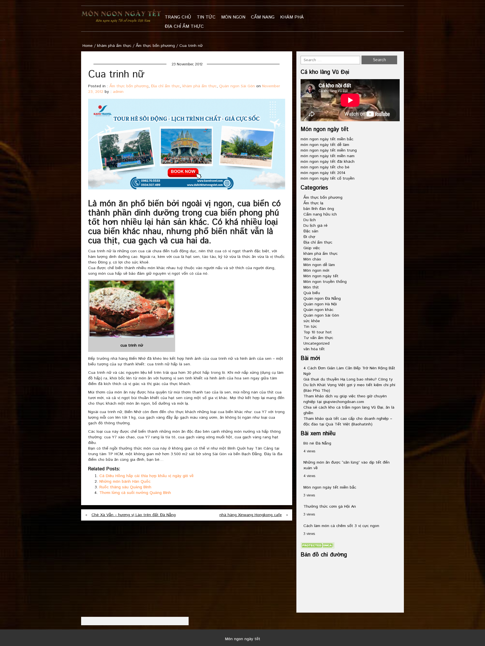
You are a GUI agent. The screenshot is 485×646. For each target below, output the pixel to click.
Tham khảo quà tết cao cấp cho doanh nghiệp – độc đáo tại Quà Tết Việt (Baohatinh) (347, 421)
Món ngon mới (316, 270)
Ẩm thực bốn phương (155, 46)
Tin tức (206, 17)
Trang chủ (178, 17)
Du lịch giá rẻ (315, 225)
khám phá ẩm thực (114, 46)
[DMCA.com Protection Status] (317, 545)
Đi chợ (309, 237)
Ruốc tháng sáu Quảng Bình (125, 487)
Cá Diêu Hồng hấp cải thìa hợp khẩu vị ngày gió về (146, 476)
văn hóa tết (314, 349)
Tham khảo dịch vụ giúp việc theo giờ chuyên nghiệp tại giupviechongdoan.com (345, 399)
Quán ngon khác (318, 310)
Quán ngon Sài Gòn (237, 86)
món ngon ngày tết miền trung (329, 150)
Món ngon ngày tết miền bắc (329, 487)
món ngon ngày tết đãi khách (327, 161)
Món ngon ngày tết (320, 276)
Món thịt (311, 287)
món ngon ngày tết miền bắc (327, 139)
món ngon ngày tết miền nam (327, 156)
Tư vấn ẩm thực (318, 338)
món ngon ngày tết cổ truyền (327, 178)
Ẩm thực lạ (313, 203)
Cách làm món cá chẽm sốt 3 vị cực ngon (341, 526)
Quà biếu (311, 293)
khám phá (292, 17)
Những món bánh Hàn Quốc (124, 481)
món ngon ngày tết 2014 (323, 173)
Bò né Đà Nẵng (317, 443)
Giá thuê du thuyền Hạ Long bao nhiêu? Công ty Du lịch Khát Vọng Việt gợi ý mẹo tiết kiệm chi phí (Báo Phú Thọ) (349, 385)
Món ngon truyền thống (325, 282)
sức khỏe (311, 321)
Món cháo (312, 259)
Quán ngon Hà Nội (320, 304)
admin (118, 92)
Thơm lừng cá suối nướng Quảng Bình (135, 493)
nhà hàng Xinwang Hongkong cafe (250, 515)
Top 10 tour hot (317, 332)
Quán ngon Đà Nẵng (322, 298)
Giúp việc (311, 248)
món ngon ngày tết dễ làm (325, 145)
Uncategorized (316, 343)
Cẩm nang (262, 17)
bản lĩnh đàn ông (318, 209)
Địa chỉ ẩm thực (184, 26)
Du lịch (309, 220)
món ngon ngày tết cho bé (325, 167)
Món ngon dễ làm (319, 265)
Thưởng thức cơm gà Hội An (329, 506)
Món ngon (233, 17)
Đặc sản (310, 231)
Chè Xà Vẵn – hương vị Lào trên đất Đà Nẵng (133, 515)
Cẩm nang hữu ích (320, 214)
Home (88, 46)
